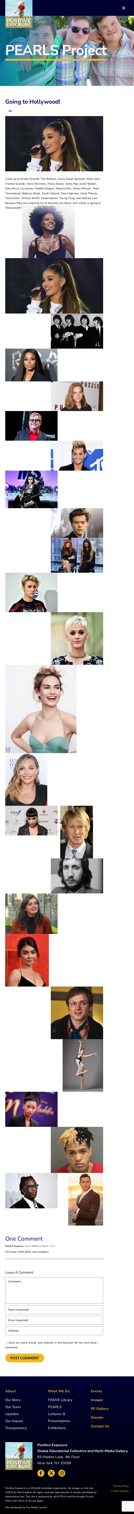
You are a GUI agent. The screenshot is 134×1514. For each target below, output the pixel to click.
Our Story (13, 1400)
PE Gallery (100, 1408)
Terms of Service (27, 1500)
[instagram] (61, 1473)
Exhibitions (57, 1428)
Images (97, 1400)
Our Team (13, 1407)
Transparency (16, 1428)
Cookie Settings (120, 1491)
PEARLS (54, 1407)
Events (96, 1391)
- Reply (51, 1246)
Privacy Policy (121, 1486)
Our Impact (14, 1421)
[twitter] (51, 1473)
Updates (12, 1414)
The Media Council (36, 1507)
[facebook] (40, 1473)
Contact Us (100, 1426)
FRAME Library (60, 1400)
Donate (97, 1417)
